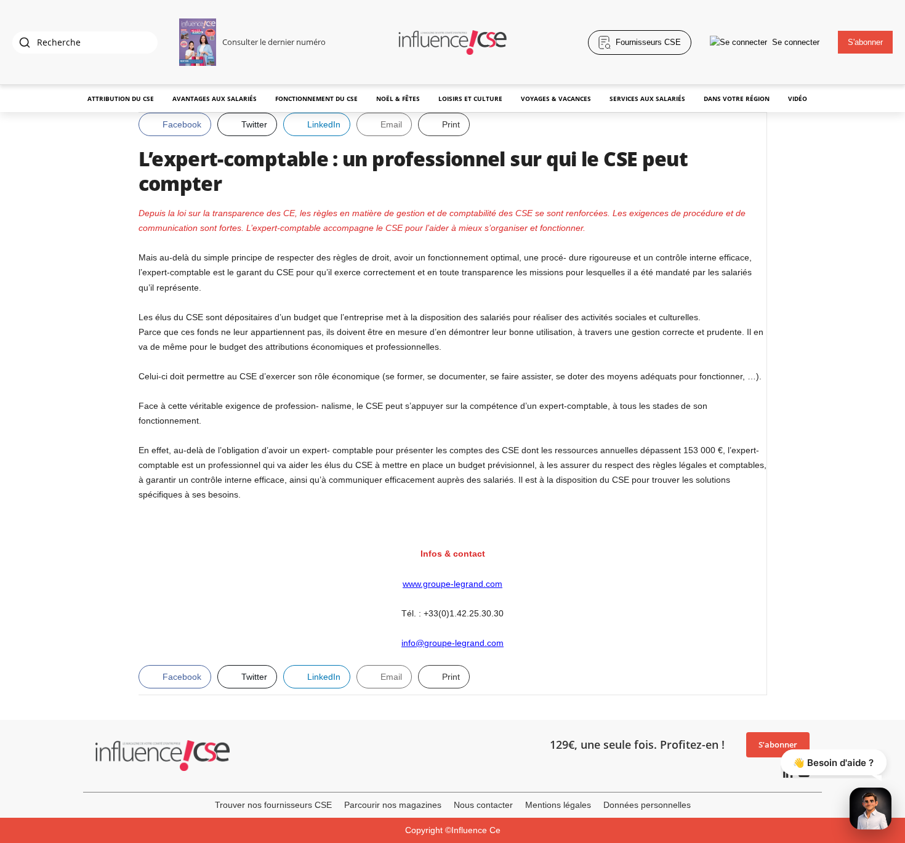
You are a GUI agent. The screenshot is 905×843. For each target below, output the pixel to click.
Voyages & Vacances (556, 98)
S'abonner (865, 42)
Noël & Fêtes (398, 98)
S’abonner (777, 744)
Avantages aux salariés (214, 98)
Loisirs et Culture (470, 98)
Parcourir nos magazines (392, 805)
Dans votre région (737, 98)
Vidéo (797, 98)
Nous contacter (483, 805)
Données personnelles (647, 805)
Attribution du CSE (120, 98)
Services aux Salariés (647, 98)
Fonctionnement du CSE (316, 98)
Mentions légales (558, 805)
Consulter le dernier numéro (274, 41)
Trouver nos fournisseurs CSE (273, 805)
